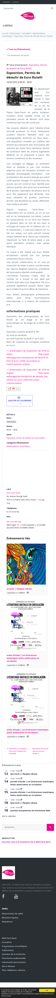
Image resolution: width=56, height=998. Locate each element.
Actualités (26, 33)
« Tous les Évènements (18, 49)
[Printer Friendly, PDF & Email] (14, 389)
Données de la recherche (13, 954)
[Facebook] (3, 896)
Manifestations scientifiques (18, 446)
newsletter (6, 2)
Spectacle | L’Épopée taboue (18, 589)
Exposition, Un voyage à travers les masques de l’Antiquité (18, 751)
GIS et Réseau (8, 966)
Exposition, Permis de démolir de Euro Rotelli (25, 438)
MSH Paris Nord (13, 493)
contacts (15, 2)
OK (47, 990)
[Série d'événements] (28, 592)
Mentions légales (10, 917)
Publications (8, 950)
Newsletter (7, 921)
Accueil (5, 33)
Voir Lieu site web (14, 521)
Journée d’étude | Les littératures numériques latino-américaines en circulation (22, 658)
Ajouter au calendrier (19, 400)
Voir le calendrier (9, 816)
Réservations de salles (12, 913)
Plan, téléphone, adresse (13, 970)
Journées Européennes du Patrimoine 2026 (30, 810)
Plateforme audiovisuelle (14, 958)
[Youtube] (16, 896)
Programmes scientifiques (14, 946)
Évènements (15, 33)
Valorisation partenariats (14, 962)
